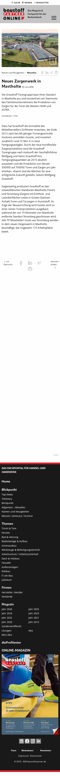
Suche (17, 3)
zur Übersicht (7, 263)
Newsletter (42, 3)
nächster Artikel (54, 263)
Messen (28, 3)
